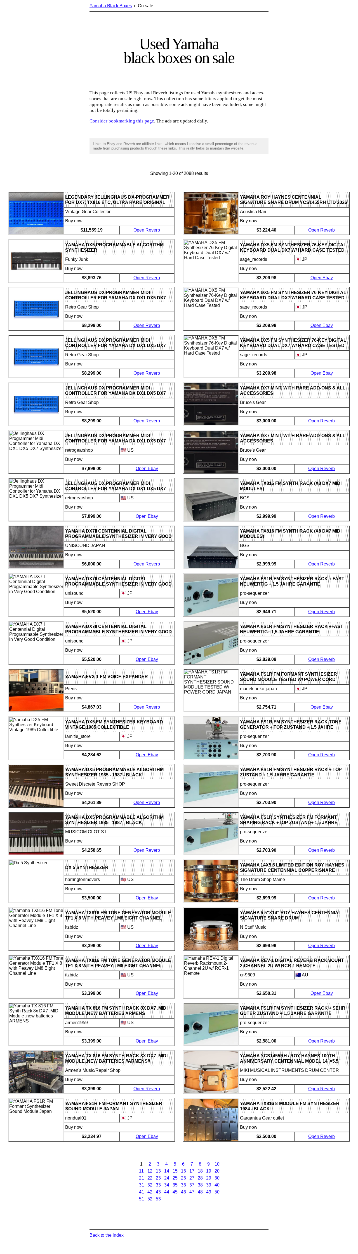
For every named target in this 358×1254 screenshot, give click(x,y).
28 (200, 1178)
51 (141, 1199)
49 (208, 1192)
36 (183, 1185)
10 (217, 1164)
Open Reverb (146, 230)
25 (175, 1178)
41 (141, 1192)
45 (175, 1192)
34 (166, 1185)
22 (149, 1178)
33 (158, 1185)
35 (175, 1185)
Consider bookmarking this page (122, 121)
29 (208, 1178)
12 (149, 1171)
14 (166, 1171)
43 (158, 1192)
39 (208, 1185)
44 (166, 1192)
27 (191, 1178)
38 (200, 1185)
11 (141, 1171)
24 (166, 1178)
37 (191, 1185)
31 (141, 1185)
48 (200, 1192)
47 (191, 1192)
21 (141, 1178)
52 (149, 1199)
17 (191, 1171)
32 (149, 1185)
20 (217, 1171)
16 (183, 1171)
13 (158, 1171)
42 (149, 1192)
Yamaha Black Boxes (111, 5)
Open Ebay (147, 468)
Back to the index (107, 1235)
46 (183, 1192)
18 (200, 1171)
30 (217, 1178)
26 (183, 1178)
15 (175, 1171)
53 (158, 1199)
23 (158, 1178)
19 (208, 1171)
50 (217, 1192)
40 (217, 1185)
